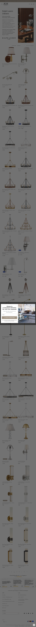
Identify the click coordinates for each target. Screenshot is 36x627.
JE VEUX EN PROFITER (9, 317)
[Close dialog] (34, 305)
